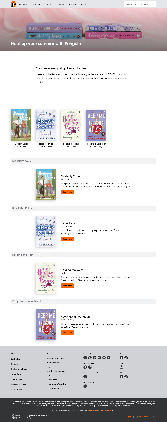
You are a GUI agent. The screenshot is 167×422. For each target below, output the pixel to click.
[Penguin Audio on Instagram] (85, 386)
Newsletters (16, 374)
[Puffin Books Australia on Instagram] (121, 367)
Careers (50, 354)
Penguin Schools (18, 384)
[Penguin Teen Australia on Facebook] (85, 367)
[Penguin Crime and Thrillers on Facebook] (85, 376)
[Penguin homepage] (13, 4)
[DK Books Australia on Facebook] (121, 376)
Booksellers (16, 359)
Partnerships (16, 379)
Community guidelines (55, 358)
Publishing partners (54, 362)
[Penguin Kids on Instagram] (126, 357)
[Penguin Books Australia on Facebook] (85, 357)
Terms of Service (105, 410)
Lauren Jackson (46, 146)
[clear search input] (153, 4)
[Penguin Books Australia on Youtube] (99, 357)
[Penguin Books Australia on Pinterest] (94, 357)
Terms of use (52, 379)
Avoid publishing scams (56, 371)
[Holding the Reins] (71, 125)
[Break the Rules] (46, 125)
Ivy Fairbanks (21, 146)
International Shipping (55, 388)
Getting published (19, 369)
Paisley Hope (71, 146)
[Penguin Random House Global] (18, 416)
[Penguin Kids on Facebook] (121, 357)
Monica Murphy (96, 146)
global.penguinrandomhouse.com (142, 416)
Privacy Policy (92, 410)
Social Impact (17, 389)
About (13, 354)
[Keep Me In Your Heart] (96, 125)
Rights (49, 367)
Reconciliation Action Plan (56, 384)
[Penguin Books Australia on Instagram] (90, 357)
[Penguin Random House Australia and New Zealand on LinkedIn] (104, 357)
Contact (14, 364)
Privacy (49, 375)
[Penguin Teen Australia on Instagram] (90, 367)
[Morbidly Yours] (21, 125)
